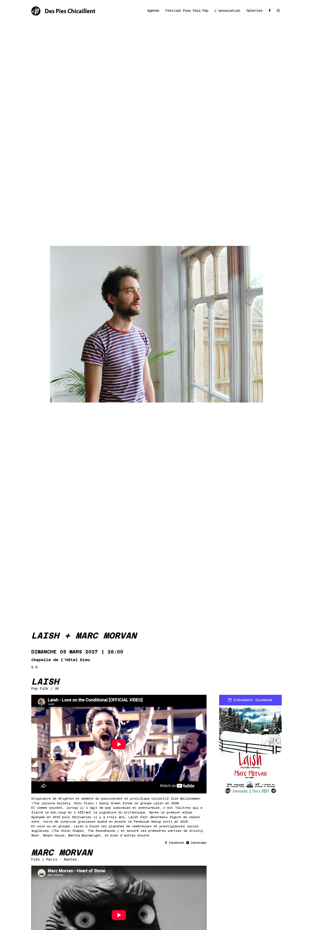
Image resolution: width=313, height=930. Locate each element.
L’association (227, 11)
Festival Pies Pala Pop (186, 11)
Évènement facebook (251, 700)
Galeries (254, 11)
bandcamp (198, 842)
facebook (176, 842)
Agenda (153, 11)
